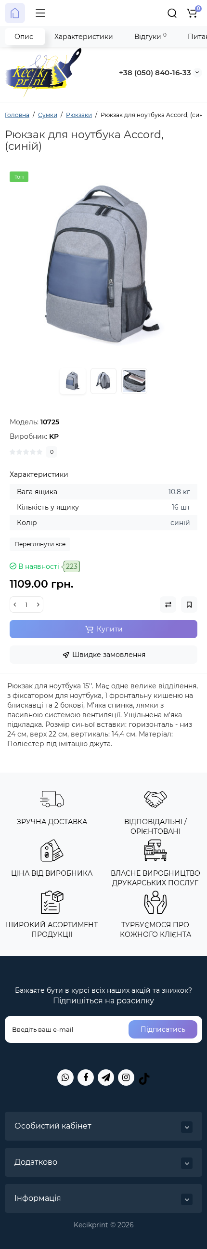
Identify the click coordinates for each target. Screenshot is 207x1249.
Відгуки (150, 36)
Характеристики (83, 36)
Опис (23, 36)
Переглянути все (39, 544)
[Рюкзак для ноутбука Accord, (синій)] (103, 265)
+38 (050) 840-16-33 (155, 72)
